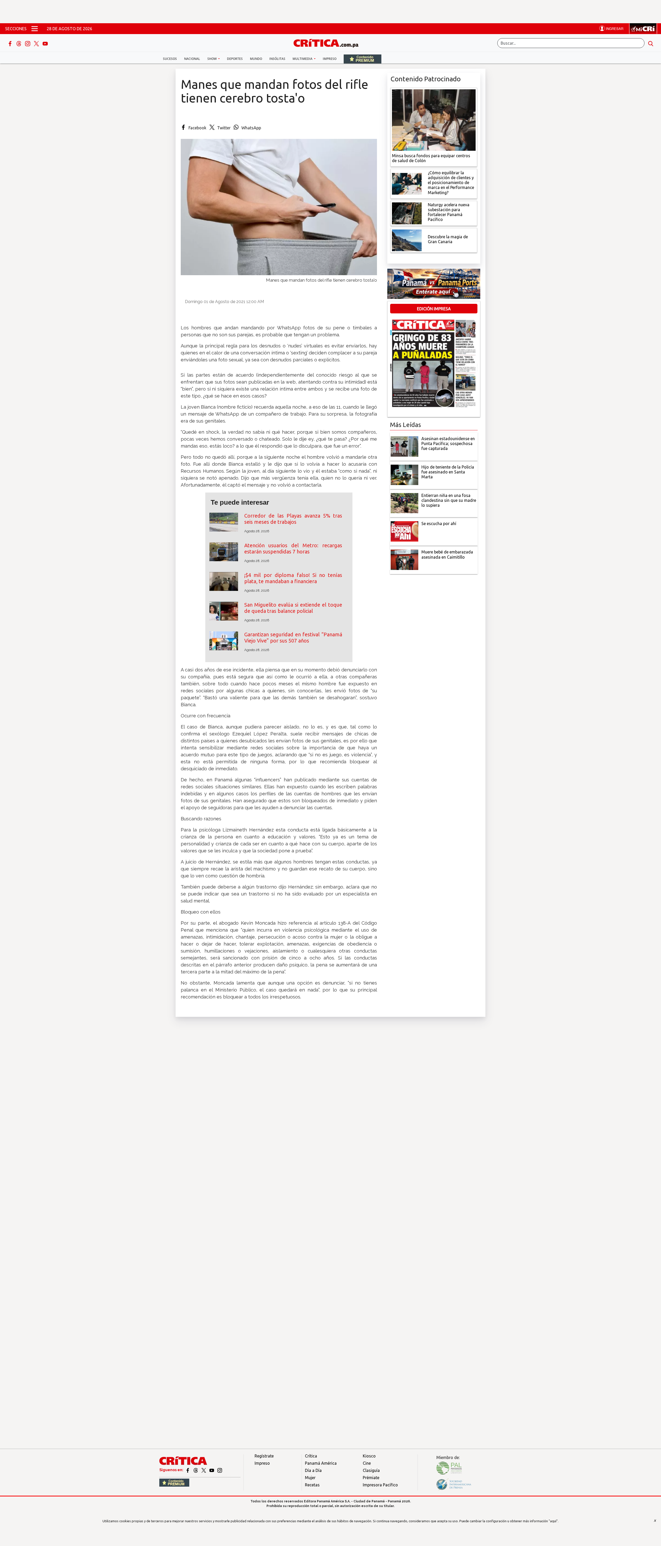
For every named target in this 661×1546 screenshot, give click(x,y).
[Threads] (19, 43)
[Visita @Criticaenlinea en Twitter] (196, 1470)
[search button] (651, 43)
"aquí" (553, 1521)
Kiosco (369, 1456)
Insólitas (277, 59)
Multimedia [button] (303, 59)
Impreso (329, 59)
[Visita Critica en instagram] (219, 1470)
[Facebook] (10, 43)
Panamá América (321, 1463)
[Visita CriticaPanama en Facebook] (188, 1470)
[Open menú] (35, 29)
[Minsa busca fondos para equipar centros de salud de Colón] (434, 119)
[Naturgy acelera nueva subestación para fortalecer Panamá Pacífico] (407, 212)
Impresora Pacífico (380, 1484)
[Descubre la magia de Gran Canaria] (407, 239)
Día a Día (313, 1470)
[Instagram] (28, 43)
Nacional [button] (192, 59)
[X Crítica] (37, 43)
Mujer (310, 1477)
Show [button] (212, 59)
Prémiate (371, 1477)
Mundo (256, 59)
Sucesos (170, 59)
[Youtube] (45, 43)
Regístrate (264, 1456)
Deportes (235, 59)
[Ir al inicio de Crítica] (328, 42)
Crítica (311, 1456)
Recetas (312, 1484)
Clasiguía (371, 1470)
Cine (367, 1463)
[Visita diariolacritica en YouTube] (212, 1470)
